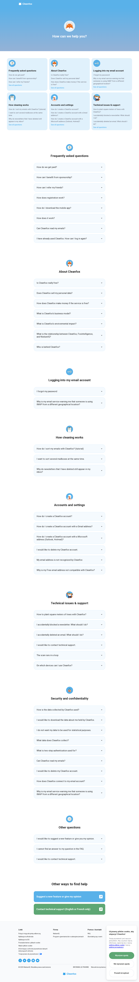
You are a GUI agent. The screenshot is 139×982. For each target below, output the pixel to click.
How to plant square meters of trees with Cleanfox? (108, 110)
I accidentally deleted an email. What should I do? (110, 122)
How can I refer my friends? (19, 82)
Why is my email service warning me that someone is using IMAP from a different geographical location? (108, 81)
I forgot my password (101, 75)
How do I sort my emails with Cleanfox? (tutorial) (27, 109)
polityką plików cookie (116, 945)
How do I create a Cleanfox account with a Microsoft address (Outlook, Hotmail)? (67, 120)
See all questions (15, 85)
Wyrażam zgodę (121, 955)
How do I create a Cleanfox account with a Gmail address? (69, 114)
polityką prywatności (116, 947)
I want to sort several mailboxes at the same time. (25, 114)
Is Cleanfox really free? (60, 75)
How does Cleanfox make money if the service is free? (68, 83)
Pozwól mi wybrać (121, 973)
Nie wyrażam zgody (122, 964)
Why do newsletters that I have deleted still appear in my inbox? (25, 120)
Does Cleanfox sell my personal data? (65, 78)
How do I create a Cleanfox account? (65, 109)
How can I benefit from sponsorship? (23, 78)
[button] (69, 167)
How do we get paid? (17, 75)
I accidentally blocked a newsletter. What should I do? (111, 116)
